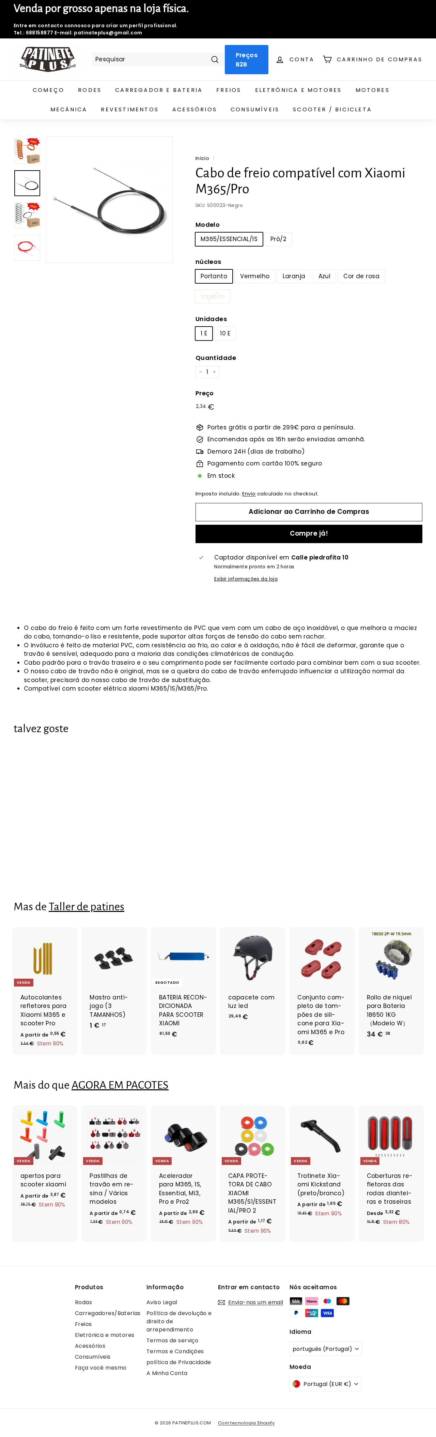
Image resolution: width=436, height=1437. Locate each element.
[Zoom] (109, 200)
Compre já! (309, 533)
